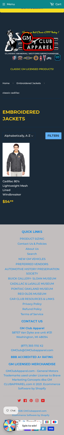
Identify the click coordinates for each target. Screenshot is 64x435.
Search (32, 253)
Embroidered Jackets (29, 83)
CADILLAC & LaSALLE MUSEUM (32, 283)
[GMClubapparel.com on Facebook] (25, 401)
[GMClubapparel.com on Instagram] (37, 401)
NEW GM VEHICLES (32, 259)
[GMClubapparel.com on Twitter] (19, 401)
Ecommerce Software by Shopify (30, 415)
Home (6, 83)
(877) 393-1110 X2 (32, 345)
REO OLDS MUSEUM (32, 293)
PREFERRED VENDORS (32, 264)
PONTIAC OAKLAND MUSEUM (32, 288)
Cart (58, 4)
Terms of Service (32, 314)
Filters (53, 135)
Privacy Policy (32, 304)
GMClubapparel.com (35, 410)
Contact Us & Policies (32, 243)
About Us (32, 249)
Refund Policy (32, 309)
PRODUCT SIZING (32, 238)
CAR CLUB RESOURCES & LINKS (32, 299)
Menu (11, 4)
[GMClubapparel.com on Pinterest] (31, 401)
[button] (9, 426)
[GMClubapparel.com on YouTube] (43, 401)
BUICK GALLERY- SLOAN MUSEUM (32, 278)
